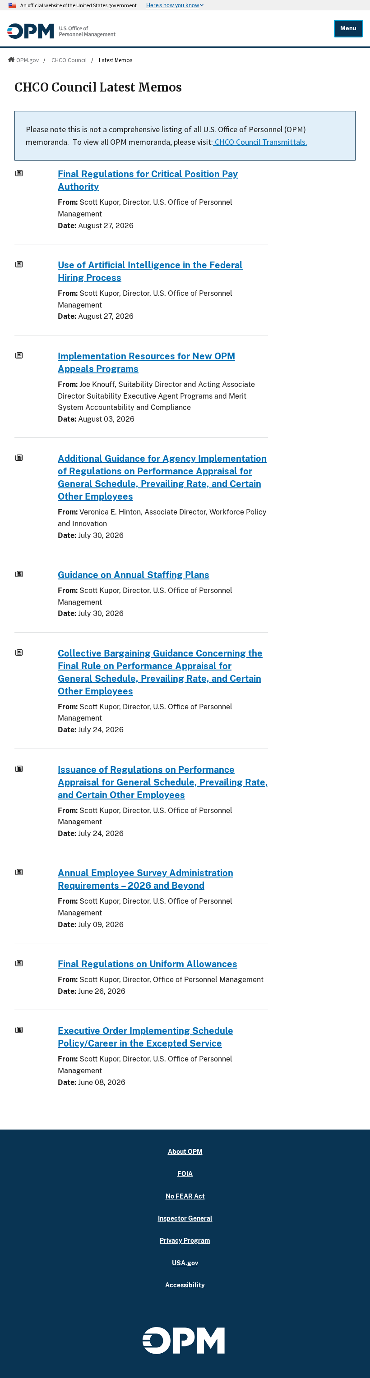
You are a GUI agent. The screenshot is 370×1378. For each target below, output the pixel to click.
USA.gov (185, 1263)
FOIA (185, 1173)
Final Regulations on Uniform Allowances (147, 964)
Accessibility (185, 1285)
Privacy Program (185, 1240)
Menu (348, 28)
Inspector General (185, 1218)
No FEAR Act (185, 1196)
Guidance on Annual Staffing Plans (133, 575)
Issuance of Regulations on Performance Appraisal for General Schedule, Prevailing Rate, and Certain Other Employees (163, 782)
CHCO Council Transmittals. (260, 142)
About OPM (185, 1151)
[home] (61, 36)
